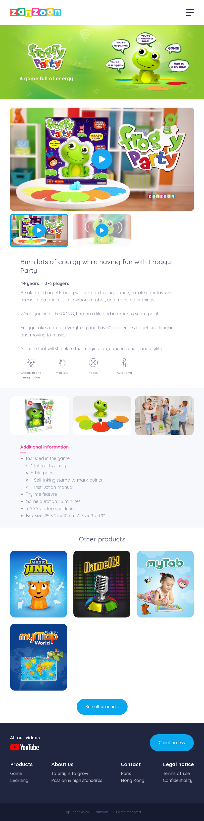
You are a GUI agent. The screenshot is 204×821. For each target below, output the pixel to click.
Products (21, 764)
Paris (126, 773)
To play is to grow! (70, 773)
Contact (131, 764)
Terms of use (176, 773)
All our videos (25, 737)
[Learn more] (38, 584)
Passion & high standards (76, 780)
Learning (19, 780)
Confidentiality (177, 780)
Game (16, 773)
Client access (172, 742)
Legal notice (178, 764)
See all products (102, 706)
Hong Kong (132, 780)
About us (62, 764)
